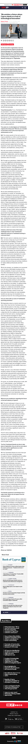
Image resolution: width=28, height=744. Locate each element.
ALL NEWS (5, 612)
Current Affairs (12, 578)
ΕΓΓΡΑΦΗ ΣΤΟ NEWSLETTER (13, 727)
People (10, 591)
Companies (11, 572)
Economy (10, 564)
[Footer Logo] (10, 705)
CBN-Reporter (4, 44)
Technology (11, 44)
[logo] (5, 7)
